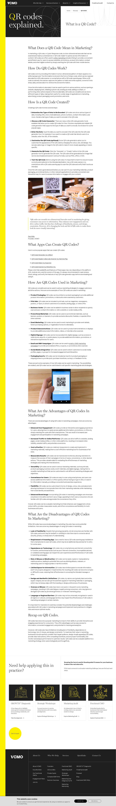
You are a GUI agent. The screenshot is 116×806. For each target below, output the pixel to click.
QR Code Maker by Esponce (41, 263)
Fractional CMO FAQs (83, 780)
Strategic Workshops (65, 774)
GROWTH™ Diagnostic (83, 766)
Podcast (79, 773)
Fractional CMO (67, 766)
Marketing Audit (67, 770)
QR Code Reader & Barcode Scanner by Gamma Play (50, 259)
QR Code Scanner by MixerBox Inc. (44, 267)
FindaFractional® (97, 3)
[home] (12, 3)
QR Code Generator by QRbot (42, 255)
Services (66, 755)
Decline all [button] (94, 801)
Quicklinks (81, 755)
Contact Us (110, 3)
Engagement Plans (39, 779)
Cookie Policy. (23, 803)
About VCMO (37, 766)
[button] (38, 3)
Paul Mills (31, 236)
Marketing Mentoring (65, 785)
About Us (36, 755)
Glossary (75, 10)
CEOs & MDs (51, 770)
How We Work (37, 770)
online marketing (59, 58)
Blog (77, 777)
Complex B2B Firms (53, 777)
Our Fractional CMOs (37, 774)
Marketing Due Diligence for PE (67, 780)
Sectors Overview (53, 780)
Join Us (35, 782)
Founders (50, 766)
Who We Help (53, 755)
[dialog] (58, 801)
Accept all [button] (81, 801)
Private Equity (51, 773)
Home (68, 10)
